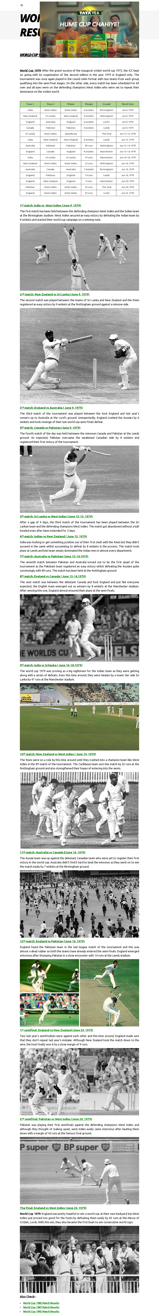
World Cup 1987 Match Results (41, 1307)
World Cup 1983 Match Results (41, 1303)
